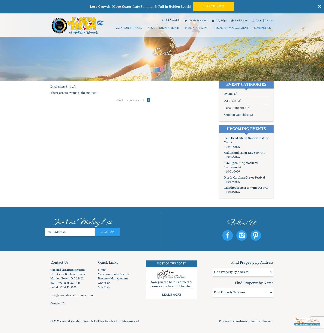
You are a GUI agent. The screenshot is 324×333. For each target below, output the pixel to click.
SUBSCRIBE (139, 182)
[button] (139, 159)
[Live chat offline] (307, 323)
